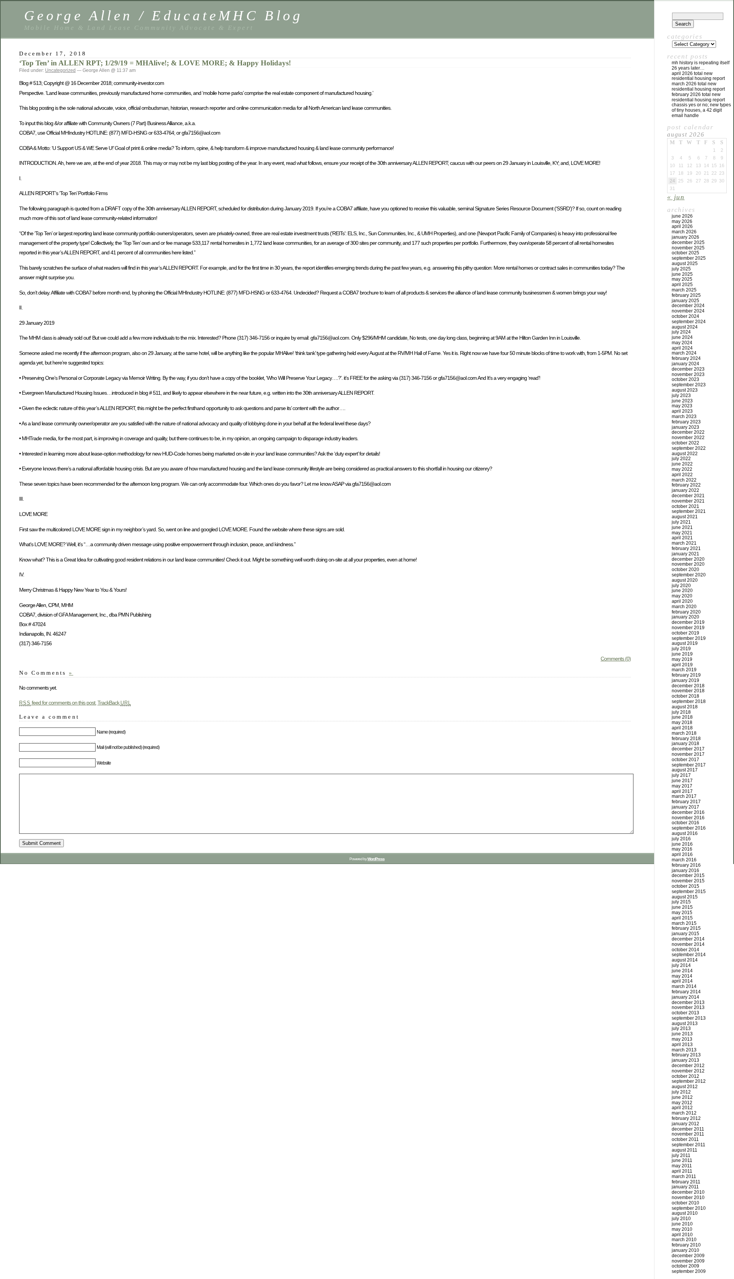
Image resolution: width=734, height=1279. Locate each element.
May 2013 (682, 1039)
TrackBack (114, 703)
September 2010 (689, 1208)
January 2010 (685, 1250)
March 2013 (684, 1050)
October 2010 (685, 1203)
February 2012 (686, 1118)
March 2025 (684, 290)
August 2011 (684, 1150)
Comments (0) (616, 659)
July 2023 (681, 395)
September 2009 (689, 1271)
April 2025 (682, 284)
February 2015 (686, 928)
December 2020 (688, 559)
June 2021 (682, 527)
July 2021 (681, 522)
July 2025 (681, 269)
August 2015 (685, 897)
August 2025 (685, 263)
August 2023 (685, 390)
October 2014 (685, 949)
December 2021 (688, 495)
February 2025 (686, 295)
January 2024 (685, 363)
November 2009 (688, 1261)
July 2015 (681, 902)
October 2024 (685, 316)
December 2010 (688, 1192)
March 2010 (684, 1239)
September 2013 (689, 1018)
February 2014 (686, 991)
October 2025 (685, 252)
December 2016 (688, 812)
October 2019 (685, 633)
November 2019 (688, 627)
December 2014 (688, 939)
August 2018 (685, 706)
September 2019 (689, 638)
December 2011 (688, 1129)
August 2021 (685, 516)
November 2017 (688, 754)
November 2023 (688, 374)
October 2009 (685, 1266)
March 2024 (684, 353)
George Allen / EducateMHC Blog (163, 15)
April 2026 (682, 226)
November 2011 (688, 1134)
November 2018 (688, 690)
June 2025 (682, 274)
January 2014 (685, 997)
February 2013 (686, 1055)
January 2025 (685, 300)
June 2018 (682, 717)
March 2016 (684, 859)
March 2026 (684, 231)
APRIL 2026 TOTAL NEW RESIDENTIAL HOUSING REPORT (698, 76)
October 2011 (685, 1139)
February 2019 (686, 675)
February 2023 (686, 422)
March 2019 (684, 669)
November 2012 (688, 1071)
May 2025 (682, 279)
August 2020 (685, 580)
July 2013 (681, 1028)
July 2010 (681, 1218)
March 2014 (684, 986)
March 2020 (684, 606)
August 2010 (685, 1213)
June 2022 (682, 464)
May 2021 (682, 532)
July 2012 (681, 1092)
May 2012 (682, 1102)
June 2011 (682, 1160)
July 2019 (681, 648)
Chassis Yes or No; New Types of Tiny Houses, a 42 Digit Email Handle (701, 110)
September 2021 (689, 511)
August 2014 (685, 960)
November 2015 (688, 881)
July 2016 (681, 838)
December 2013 (688, 1002)
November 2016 (688, 817)
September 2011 (688, 1144)
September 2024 (689, 321)
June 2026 (682, 216)
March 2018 (684, 733)
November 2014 (688, 944)
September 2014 (689, 954)
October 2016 (685, 822)
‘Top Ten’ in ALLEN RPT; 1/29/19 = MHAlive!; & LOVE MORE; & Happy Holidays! (155, 63)
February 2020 (686, 612)
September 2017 (689, 765)
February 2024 (686, 358)
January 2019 (685, 680)
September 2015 (689, 891)
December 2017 (688, 749)
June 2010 (682, 1224)
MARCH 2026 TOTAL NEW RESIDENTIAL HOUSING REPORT (698, 86)
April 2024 (682, 348)
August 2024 (685, 327)
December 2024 (688, 305)
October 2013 (685, 1012)
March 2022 (684, 480)
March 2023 (684, 416)
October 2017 (685, 759)
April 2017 (682, 791)
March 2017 (684, 796)
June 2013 (682, 1034)
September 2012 (689, 1081)
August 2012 (685, 1086)
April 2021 (682, 537)
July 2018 (681, 712)
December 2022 (688, 432)
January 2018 (685, 743)
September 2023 (689, 384)
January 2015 (685, 933)
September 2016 (689, 828)
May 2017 (682, 786)
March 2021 (684, 543)
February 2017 (686, 801)
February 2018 (686, 738)
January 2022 (685, 490)
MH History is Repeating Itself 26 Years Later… (700, 65)
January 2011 (685, 1187)
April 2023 (682, 411)
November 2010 (688, 1197)
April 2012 (682, 1107)
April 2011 (682, 1171)
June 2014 (682, 970)
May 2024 (682, 342)
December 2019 (688, 622)
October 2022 (685, 443)
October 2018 (685, 696)
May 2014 (682, 976)
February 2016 (686, 865)
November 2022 (688, 437)
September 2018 (689, 701)
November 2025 (688, 248)
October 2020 (685, 569)
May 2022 (682, 469)
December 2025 (688, 242)
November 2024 (688, 311)
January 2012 (685, 1123)
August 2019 (685, 643)
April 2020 (682, 601)
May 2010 (682, 1229)
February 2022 (686, 485)
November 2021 (688, 501)
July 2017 (681, 775)
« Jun (676, 197)
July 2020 (681, 585)
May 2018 (682, 722)
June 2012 (682, 1097)
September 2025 (689, 258)
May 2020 (682, 596)
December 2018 (688, 685)
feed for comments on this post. (57, 703)
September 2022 (689, 448)
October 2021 (685, 506)
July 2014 (681, 965)
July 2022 (681, 458)
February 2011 (686, 1182)
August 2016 (685, 833)
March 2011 (684, 1176)
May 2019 (682, 659)
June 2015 (682, 907)
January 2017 (685, 807)
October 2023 (685, 379)
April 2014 (682, 981)
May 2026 (682, 221)
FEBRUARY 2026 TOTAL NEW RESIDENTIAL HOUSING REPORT (698, 97)
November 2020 (688, 564)
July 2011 (681, 1155)
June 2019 (682, 654)
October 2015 (685, 886)
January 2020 (685, 617)
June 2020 (682, 590)
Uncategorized (60, 70)
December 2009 (688, 1255)
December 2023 (688, 369)
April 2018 (682, 728)
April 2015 (682, 918)
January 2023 (685, 427)
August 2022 (685, 453)
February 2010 (686, 1245)
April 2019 (682, 664)
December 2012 (688, 1065)
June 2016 (682, 844)
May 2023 (682, 405)
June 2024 (682, 337)
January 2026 (685, 237)
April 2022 (682, 474)
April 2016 (682, 854)
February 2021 (686, 548)
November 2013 (688, 1007)
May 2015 (682, 912)
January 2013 (685, 1060)
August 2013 (685, 1023)
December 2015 (688, 875)
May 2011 (682, 1165)
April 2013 (682, 1044)
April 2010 (682, 1234)
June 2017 (682, 780)
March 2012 (684, 1113)
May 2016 (682, 849)
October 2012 (685, 1076)
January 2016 (685, 870)
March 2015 (684, 923)
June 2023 (682, 401)
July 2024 (681, 332)
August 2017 (685, 770)
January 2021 (685, 554)
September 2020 (689, 575)
